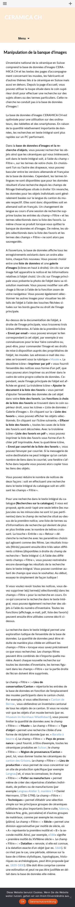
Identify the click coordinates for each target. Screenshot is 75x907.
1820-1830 (17, 865)
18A (52, 834)
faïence (63, 808)
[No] (70, 897)
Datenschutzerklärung (43, 901)
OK (22, 901)
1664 (58, 847)
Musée (54, 359)
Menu (22, 38)
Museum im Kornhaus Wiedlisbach (28, 717)
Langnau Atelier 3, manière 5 (35, 791)
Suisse (42, 747)
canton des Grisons (18, 760)
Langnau (11, 773)
